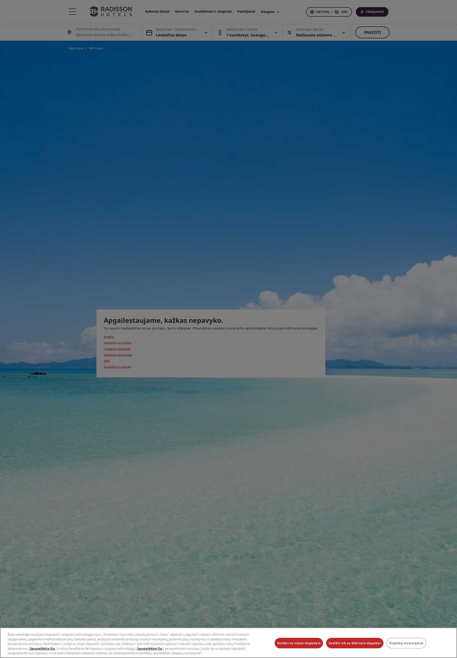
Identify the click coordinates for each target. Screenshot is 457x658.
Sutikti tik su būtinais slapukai (355, 643)
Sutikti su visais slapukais (299, 643)
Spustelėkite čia (42, 648)
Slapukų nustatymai (406, 643)
